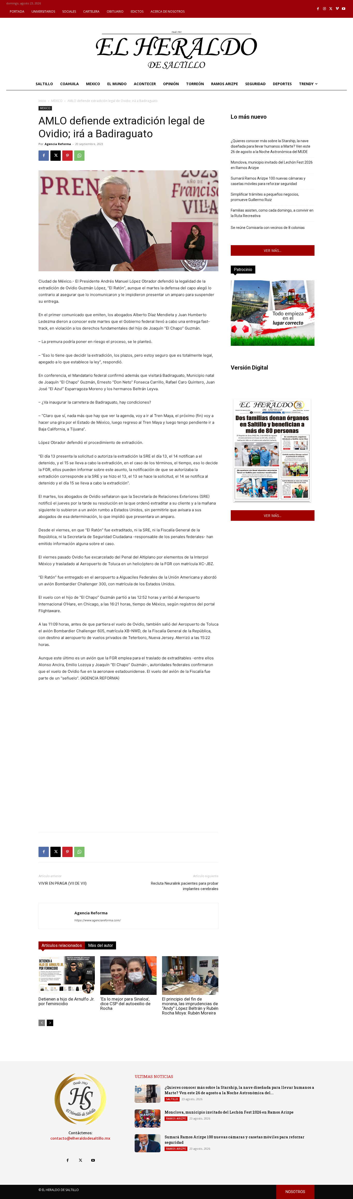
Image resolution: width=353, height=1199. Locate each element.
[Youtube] (343, 9)
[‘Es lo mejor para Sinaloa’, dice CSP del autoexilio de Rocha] (128, 975)
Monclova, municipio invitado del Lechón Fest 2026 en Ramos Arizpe (272, 165)
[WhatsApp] (79, 155)
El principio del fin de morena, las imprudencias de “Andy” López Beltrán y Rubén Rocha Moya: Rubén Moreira (190, 1006)
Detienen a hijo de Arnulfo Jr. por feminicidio (67, 1001)
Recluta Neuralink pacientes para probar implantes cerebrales (184, 886)
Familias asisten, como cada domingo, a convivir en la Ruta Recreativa (272, 213)
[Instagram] (324, 9)
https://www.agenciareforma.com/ (97, 920)
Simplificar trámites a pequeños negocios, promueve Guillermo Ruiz (265, 197)
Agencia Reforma (58, 144)
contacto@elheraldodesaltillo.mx (80, 1138)
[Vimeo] (337, 9)
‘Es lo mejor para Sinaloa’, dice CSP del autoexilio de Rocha (125, 1003)
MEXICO (57, 101)
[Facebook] (318, 9)
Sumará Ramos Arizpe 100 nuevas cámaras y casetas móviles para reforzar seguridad (268, 181)
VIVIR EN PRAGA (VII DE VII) (63, 883)
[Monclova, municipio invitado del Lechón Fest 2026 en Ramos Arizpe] (147, 1118)
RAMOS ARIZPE (176, 1118)
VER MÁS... (272, 250)
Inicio (42, 101)
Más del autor (100, 945)
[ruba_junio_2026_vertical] (272, 344)
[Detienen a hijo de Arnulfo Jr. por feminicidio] (67, 975)
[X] (331, 9)
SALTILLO (172, 1099)
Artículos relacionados (62, 945)
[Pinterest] (67, 155)
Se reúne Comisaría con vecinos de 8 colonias (268, 228)
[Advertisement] (128, 792)
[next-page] (50, 1023)
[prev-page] (42, 1023)
